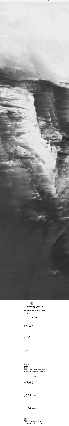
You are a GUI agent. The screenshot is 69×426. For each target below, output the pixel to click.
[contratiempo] (22, 1)
